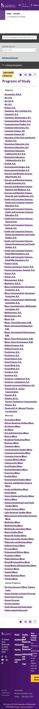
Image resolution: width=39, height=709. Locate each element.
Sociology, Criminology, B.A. (17, 378)
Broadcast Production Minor (17, 439)
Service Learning (12, 603)
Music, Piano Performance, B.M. (19, 338)
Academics (19, 639)
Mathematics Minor (14, 525)
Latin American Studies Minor (18, 512)
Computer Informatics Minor (17, 453)
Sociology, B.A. (11, 372)
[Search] (35, 50)
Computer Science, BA (15, 131)
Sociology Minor (12, 569)
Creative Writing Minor (15, 459)
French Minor (10, 492)
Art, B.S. (8, 104)
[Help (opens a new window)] (35, 74)
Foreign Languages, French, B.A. (19, 267)
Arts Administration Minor (17, 433)
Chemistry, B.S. (11, 114)
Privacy (17, 696)
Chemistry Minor (12, 446)
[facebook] (2, 656)
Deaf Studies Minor (13, 466)
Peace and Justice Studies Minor (19, 539)
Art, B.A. (8, 97)
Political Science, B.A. (14, 345)
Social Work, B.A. (12, 365)
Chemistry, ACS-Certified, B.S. (18, 111)
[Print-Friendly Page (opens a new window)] (30, 74)
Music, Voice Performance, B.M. (19, 342)
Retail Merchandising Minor (17, 562)
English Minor (11, 476)
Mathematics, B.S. (13, 316)
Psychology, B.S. (12, 355)
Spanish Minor (11, 572)
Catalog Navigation (13, 65)
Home (9, 14)
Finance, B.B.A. (11, 263)
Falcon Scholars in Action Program (20, 593)
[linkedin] (7, 659)
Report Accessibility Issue (23, 693)
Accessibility (19, 690)
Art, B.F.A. (9, 101)
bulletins (8, 704)
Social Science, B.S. (13, 362)
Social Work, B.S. (12, 368)
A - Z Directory (26, 5)
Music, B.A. (10, 319)
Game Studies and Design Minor (19, 496)
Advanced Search (10, 58)
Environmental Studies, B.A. (17, 167)
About (17, 634)
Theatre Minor (11, 579)
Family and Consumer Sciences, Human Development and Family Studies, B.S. (20, 244)
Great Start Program (14, 597)
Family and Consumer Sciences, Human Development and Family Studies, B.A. (20, 234)
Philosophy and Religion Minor (18, 542)
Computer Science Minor (16, 456)
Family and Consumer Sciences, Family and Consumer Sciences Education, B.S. (19, 212)
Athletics (18, 654)
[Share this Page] (25, 75)
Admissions (19, 644)
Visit (24, 664)
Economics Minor (12, 473)
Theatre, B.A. (11, 395)
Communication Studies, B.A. (18, 121)
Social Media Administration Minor (20, 565)
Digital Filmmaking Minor (16, 469)
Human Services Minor (15, 509)
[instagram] (6, 656)
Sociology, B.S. (11, 375)
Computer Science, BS (14, 134)
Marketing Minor (12, 522)
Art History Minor (12, 426)
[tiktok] (2, 663)
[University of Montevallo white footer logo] (6, 635)
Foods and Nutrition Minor (16, 489)
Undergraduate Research (16, 610)
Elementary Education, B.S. (17, 147)
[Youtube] (3, 659)
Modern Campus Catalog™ (23, 707)
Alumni (18, 649)
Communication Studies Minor (18, 449)
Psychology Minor (13, 555)
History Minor (11, 499)
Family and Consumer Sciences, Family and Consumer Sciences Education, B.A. (19, 202)
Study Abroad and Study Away (18, 607)
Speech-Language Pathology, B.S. (20, 385)
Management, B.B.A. (14, 280)
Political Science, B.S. (14, 348)
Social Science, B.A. (13, 358)
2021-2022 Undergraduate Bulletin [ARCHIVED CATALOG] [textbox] (19, 37)
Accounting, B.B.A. (13, 94)
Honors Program (12, 600)
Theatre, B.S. (10, 405)
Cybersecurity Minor (14, 463)
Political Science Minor (15, 545)
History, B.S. (10, 277)
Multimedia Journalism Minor (18, 529)
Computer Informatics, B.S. (17, 127)
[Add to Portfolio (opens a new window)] (20, 74)
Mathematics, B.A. (13, 312)
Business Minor (12, 443)
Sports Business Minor (15, 575)
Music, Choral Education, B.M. (18, 322)
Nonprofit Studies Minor (16, 535)
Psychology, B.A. (12, 352)
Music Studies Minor (14, 532)
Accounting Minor (13, 419)
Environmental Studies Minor (18, 479)
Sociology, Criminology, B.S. (17, 382)
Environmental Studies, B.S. (17, 170)
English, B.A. (10, 163)
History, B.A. (10, 273)
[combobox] (19, 37)
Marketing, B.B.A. (13, 283)
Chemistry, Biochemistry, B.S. (18, 117)
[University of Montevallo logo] (8, 5)
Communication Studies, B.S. (18, 124)
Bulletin (17, 14)
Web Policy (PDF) (27, 696)
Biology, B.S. (10, 107)
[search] (19, 5)
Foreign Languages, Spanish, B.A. (20, 270)
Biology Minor (11, 436)
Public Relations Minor (15, 559)
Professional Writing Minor (17, 552)
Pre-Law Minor (11, 549)
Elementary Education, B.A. (17, 144)
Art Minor (9, 429)
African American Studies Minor (19, 423)
